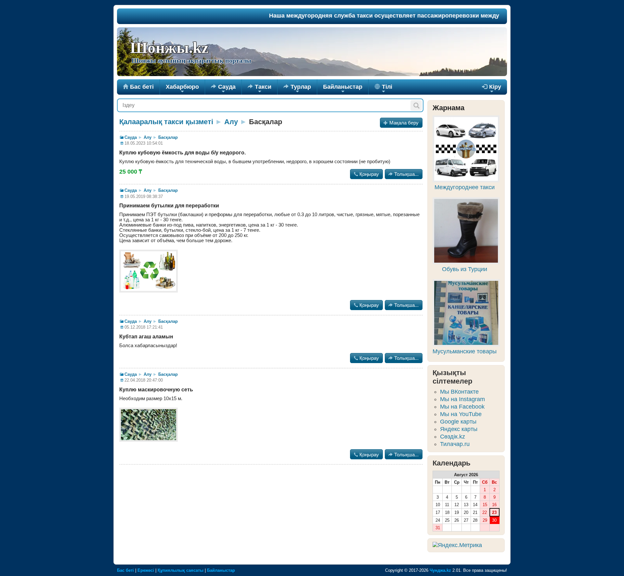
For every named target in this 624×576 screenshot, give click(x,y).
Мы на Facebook (462, 406)
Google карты (458, 421)
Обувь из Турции (464, 269)
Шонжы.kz (169, 48)
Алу (231, 122)
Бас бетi (138, 87)
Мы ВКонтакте (459, 391)
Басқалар (168, 137)
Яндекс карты (458, 429)
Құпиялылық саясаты (180, 570)
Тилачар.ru (455, 444)
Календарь (452, 463)
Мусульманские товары (465, 351)
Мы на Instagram (462, 399)
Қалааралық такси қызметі (166, 122)
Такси (259, 89)
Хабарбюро (182, 89)
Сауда (223, 89)
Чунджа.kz (440, 570)
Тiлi (386, 89)
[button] (416, 105)
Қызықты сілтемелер (452, 377)
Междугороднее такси (465, 187)
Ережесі (145, 570)
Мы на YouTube (461, 414)
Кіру (491, 89)
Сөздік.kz (452, 436)
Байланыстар (342, 89)
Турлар (297, 89)
